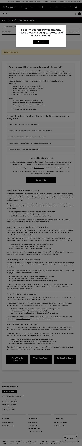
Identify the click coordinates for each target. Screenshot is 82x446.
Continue (41, 42)
